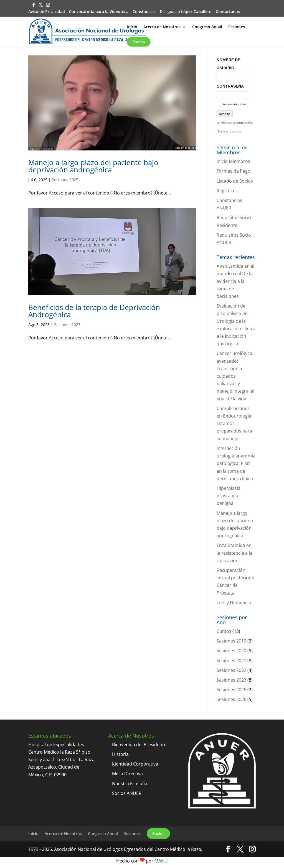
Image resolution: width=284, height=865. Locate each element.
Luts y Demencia (234, 603)
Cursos (224, 631)
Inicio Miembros (233, 161)
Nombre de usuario (228, 64)
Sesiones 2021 (231, 660)
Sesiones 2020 (231, 651)
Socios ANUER (126, 793)
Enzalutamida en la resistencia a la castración (234, 552)
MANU (161, 861)
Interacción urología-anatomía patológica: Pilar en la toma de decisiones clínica (236, 463)
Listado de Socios (235, 181)
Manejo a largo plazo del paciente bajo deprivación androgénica (93, 166)
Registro (225, 191)
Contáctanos (228, 12)
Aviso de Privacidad (46, 12)
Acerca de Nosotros (162, 27)
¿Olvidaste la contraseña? (235, 123)
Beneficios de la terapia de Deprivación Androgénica (94, 310)
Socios (139, 41)
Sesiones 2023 (67, 324)
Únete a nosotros (229, 131)
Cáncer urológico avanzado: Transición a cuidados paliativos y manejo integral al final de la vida (235, 375)
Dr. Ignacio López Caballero (186, 12)
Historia (120, 754)
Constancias (144, 12)
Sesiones (236, 27)
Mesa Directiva (127, 774)
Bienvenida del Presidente (139, 744)
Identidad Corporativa (135, 764)
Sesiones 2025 (65, 179)
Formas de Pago (233, 171)
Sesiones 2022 (231, 670)
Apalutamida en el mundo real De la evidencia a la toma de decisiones (235, 281)
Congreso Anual (207, 27)
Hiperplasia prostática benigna (228, 495)
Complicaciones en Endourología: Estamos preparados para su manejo (234, 423)
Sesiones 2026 (231, 699)
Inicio (132, 27)
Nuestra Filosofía (129, 783)
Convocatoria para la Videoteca (98, 12)
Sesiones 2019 (231, 641)
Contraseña (230, 86)
